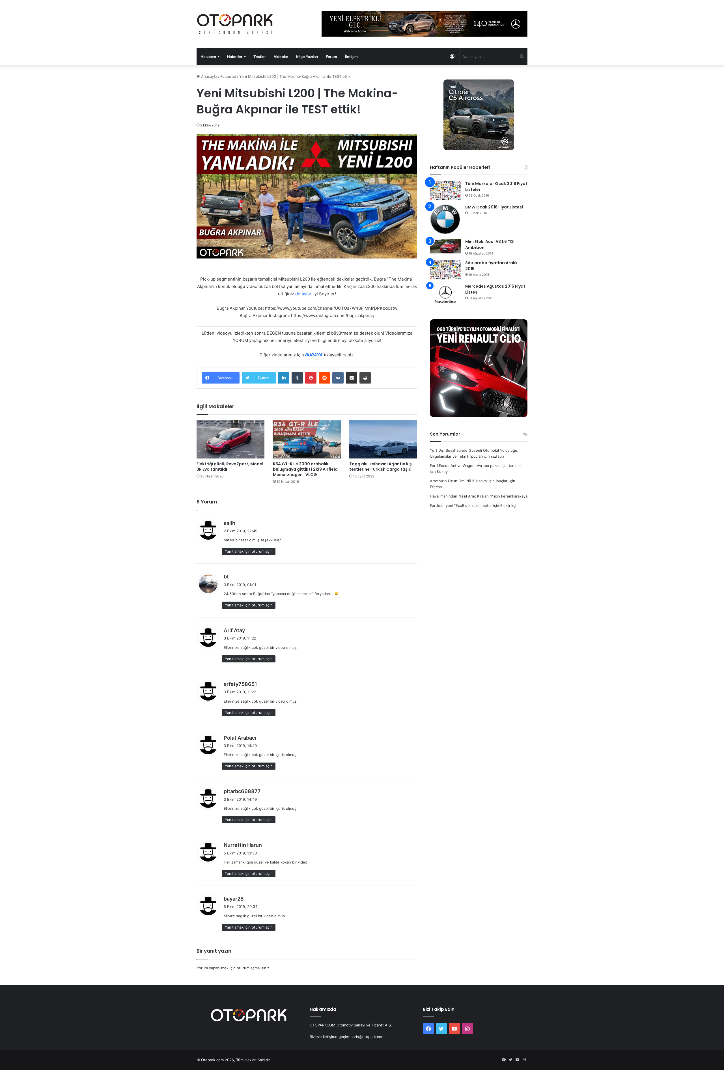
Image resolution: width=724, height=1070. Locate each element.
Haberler (234, 56)
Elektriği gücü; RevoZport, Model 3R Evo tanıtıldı (230, 466)
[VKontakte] (338, 378)
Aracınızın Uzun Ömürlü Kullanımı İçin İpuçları (469, 481)
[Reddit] (324, 378)
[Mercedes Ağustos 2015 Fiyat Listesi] (445, 294)
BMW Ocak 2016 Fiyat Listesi (494, 207)
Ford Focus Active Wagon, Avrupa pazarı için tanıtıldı (476, 465)
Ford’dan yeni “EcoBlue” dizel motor (461, 505)
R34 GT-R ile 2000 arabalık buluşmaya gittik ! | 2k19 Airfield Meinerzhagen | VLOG (305, 469)
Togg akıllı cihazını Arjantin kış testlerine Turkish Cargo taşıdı (381, 466)
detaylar (303, 293)
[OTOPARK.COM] (235, 24)
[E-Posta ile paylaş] (351, 378)
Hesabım (208, 56)
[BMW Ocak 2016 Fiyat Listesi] (445, 219)
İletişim (351, 56)
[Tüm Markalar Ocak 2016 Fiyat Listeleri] (445, 190)
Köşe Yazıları (307, 56)
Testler (259, 56)
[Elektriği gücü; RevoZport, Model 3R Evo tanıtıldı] (230, 439)
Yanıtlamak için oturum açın (249, 551)
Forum (331, 56)
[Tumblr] (297, 378)
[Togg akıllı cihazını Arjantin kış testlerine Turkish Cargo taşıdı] (383, 439)
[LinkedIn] (283, 378)
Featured (228, 76)
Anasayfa (208, 76)
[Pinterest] (310, 378)
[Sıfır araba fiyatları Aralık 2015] (445, 269)
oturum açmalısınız (253, 968)
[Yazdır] (365, 378)
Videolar (281, 56)
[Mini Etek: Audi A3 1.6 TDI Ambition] (445, 246)
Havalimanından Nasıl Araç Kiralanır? (461, 496)
